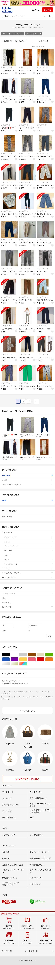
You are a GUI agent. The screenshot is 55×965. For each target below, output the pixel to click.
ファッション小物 (10, 564)
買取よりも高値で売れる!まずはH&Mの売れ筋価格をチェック (15, 681)
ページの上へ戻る (27, 710)
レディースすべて (10, 537)
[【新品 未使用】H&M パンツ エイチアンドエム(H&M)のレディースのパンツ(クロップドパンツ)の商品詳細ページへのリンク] (9, 258)
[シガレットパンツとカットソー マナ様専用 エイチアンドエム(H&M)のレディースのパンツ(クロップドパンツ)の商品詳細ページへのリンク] (27, 344)
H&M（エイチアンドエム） (11, 33)
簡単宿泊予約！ (46, 927)
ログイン (36, 10)
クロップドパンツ (32, 33)
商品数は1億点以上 (9, 927)
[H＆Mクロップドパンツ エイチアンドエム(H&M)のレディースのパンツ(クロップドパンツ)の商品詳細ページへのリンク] (27, 172)
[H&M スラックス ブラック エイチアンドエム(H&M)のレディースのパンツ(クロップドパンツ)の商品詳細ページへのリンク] (45, 57)
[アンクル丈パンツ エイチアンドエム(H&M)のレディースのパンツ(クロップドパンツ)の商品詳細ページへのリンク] (9, 57)
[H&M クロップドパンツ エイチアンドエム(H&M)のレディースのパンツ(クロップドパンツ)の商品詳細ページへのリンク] (9, 373)
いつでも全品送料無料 (27, 927)
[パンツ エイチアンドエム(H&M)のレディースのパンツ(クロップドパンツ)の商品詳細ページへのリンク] (45, 115)
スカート (7, 555)
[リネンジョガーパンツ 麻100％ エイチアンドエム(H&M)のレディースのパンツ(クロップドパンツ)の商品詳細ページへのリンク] (27, 373)
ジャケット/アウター (11, 546)
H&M (4, 500)
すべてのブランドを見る (27, 779)
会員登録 (47, 10)
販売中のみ (8, 41)
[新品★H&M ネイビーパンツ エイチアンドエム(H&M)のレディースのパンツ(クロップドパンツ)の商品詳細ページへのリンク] (45, 143)
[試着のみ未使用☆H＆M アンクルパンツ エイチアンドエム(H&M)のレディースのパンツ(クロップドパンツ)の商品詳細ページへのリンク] (45, 287)
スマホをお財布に (27, 942)
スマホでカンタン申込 (9, 942)
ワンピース (8, 550)
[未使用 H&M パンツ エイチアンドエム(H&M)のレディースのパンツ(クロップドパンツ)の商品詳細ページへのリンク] (9, 143)
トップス (7, 541)
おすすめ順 (19, 41)
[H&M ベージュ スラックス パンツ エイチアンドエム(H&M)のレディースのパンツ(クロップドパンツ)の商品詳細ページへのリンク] (45, 229)
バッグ (6, 559)
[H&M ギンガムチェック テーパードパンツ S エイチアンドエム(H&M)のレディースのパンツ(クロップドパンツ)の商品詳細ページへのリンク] (27, 143)
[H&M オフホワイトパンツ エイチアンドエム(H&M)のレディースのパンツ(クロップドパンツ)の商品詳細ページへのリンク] (27, 57)
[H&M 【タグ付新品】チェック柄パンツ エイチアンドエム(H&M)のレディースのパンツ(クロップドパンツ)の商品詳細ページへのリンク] (27, 258)
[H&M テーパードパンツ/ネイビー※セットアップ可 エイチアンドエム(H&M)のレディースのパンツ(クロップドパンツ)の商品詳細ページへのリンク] (45, 86)
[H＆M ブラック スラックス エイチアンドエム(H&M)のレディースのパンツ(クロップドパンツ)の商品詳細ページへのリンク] (9, 287)
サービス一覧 (6, 951)
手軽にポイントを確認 (45, 942)
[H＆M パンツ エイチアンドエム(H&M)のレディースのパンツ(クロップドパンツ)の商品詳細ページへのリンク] (45, 258)
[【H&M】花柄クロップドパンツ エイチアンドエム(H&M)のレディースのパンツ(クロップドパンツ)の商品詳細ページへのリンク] (9, 201)
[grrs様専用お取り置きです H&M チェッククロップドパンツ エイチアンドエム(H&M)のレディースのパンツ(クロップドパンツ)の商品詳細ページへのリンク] (9, 344)
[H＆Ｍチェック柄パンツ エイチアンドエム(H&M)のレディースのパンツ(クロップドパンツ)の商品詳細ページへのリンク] (45, 315)
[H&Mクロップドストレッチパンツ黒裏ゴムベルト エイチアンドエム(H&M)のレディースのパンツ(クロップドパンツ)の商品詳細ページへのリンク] (9, 172)
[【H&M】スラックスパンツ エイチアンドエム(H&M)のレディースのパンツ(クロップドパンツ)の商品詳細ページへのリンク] (27, 115)
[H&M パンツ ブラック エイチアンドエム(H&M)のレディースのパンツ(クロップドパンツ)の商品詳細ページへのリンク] (9, 229)
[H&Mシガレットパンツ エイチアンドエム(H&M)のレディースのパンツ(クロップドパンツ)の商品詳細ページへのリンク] (27, 201)
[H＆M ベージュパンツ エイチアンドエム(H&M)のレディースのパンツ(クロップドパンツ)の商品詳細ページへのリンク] (45, 373)
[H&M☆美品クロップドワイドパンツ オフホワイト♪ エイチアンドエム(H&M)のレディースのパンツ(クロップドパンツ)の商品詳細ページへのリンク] (45, 172)
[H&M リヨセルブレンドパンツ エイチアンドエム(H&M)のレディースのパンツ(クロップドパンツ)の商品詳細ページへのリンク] (27, 287)
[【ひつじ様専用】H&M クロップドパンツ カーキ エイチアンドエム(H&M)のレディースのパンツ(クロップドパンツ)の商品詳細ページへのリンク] (9, 315)
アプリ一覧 (33, 951)
